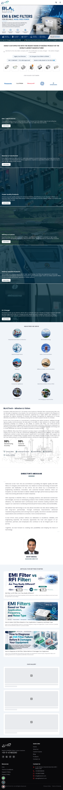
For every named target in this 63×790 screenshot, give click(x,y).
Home (35, 747)
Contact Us (36, 759)
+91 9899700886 (39, 773)
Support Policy (6, 772)
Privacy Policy (6, 774)
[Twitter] (10, 756)
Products (35, 757)
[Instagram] (13, 756)
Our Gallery (31, 664)
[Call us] (56, 2)
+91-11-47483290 (9, 752)
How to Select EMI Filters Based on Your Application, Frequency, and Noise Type (29, 622)
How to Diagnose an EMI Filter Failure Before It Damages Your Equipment (27, 651)
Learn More (6, 126)
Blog (34, 754)
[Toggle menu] (60, 2)
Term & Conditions (7, 769)
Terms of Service (56, 786)
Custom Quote (37, 752)
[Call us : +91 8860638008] (3, 782)
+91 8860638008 (39, 771)
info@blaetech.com (40, 776)
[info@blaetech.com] (3, 786)
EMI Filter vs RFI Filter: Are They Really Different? (19, 593)
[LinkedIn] (6, 756)
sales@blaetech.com (41, 778)
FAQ (3, 767)
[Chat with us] (3, 778)
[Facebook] (3, 756)
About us (35, 749)
